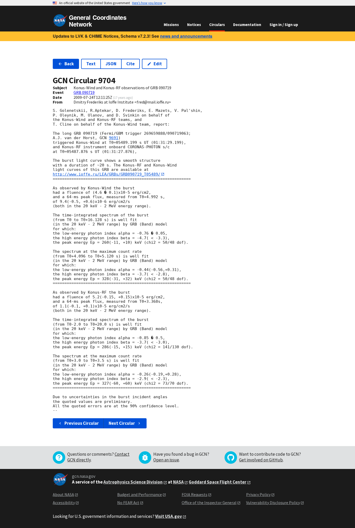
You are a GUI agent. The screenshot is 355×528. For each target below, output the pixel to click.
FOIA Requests (194, 494)
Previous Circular (81, 423)
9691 (113, 138)
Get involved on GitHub (261, 460)
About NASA (63, 494)
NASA (178, 482)
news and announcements (186, 36)
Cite (130, 64)
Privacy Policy (258, 494)
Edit (158, 64)
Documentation (247, 24)
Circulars (217, 24)
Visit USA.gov (168, 516)
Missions (171, 24)
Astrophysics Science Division (133, 482)
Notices (194, 24)
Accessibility (64, 502)
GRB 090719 (84, 92)
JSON (111, 64)
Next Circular (122, 423)
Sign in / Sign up (283, 24)
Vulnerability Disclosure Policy (273, 502)
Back (69, 64)
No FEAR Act (128, 502)
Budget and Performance (139, 494)
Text (91, 64)
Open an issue (166, 460)
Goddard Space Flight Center (217, 482)
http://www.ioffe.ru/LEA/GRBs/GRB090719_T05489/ (106, 174)
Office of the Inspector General (209, 502)
